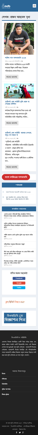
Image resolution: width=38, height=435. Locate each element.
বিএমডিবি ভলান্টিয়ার (16, 426)
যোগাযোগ (15, 429)
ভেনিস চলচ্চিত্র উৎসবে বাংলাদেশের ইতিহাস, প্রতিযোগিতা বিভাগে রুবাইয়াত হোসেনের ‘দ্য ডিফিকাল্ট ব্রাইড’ (19, 225)
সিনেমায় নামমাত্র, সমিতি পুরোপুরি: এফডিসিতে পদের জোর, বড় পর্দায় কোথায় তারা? (18, 262)
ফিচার (3, 374)
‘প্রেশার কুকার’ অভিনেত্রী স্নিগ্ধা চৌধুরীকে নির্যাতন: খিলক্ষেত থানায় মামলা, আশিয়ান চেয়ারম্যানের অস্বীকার (19, 215)
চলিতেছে (4, 379)
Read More (11, 77)
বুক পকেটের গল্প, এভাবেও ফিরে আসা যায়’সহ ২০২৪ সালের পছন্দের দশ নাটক (17, 198)
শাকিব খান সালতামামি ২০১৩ (15, 58)
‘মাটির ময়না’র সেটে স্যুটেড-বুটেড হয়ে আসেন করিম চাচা (18, 236)
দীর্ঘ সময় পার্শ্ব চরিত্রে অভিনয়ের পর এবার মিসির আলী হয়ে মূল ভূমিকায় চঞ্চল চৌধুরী (19, 253)
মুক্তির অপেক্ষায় (6, 389)
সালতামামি (17, 61)
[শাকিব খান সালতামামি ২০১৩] (19, 39)
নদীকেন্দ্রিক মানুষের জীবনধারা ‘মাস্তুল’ (14, 244)
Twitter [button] (19, 288)
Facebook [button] (19, 278)
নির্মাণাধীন (4, 384)
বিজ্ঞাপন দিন (22, 429)
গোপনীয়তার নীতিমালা (29, 426)
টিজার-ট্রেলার (5, 394)
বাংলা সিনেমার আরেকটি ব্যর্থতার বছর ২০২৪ (18, 192)
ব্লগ (13, 61)
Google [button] (19, 283)
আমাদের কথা (5, 426)
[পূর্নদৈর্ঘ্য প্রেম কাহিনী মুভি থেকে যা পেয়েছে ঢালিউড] (19, 91)
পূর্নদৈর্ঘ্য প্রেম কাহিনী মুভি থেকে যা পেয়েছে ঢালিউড (17, 102)
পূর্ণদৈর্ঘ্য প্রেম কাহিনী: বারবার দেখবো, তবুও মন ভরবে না (18, 134)
